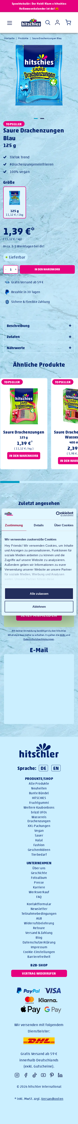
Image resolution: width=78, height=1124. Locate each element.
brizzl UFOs (39, 812)
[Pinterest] (51, 1075)
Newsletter (39, 909)
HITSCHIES (39, 798)
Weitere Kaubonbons (39, 807)
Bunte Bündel (39, 793)
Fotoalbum (39, 878)
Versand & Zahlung (39, 933)
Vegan (39, 831)
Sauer (39, 835)
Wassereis (39, 817)
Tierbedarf (39, 854)
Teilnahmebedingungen (39, 914)
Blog (39, 937)
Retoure (39, 928)
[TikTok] (34, 1075)
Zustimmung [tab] (14, 525)
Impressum (39, 947)
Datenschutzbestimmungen (38, 639)
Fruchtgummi (39, 803)
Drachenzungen (38, 821)
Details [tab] (39, 525)
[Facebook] (25, 1075)
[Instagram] (17, 1075)
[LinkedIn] (60, 1075)
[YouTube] (43, 1075)
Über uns (38, 868)
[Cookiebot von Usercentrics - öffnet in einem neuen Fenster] (56, 514)
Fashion (39, 845)
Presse (39, 882)
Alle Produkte (39, 783)
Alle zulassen (39, 593)
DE (43, 768)
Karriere (39, 887)
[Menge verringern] (6, 269)
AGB (39, 918)
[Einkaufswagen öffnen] (67, 23)
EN (56, 768)
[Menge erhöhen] (16, 269)
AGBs (63, 634)
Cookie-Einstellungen (39, 952)
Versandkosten (52, 1099)
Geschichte (39, 873)
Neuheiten (39, 788)
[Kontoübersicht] (57, 22)
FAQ (39, 897)
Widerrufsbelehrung (39, 923)
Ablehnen (39, 606)
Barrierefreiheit (38, 957)
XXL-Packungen (39, 826)
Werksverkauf (39, 892)
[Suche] (47, 22)
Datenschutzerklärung (39, 942)
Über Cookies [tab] (63, 525)
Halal (39, 840)
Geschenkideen (39, 850)
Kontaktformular (39, 904)
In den (47, 269)
